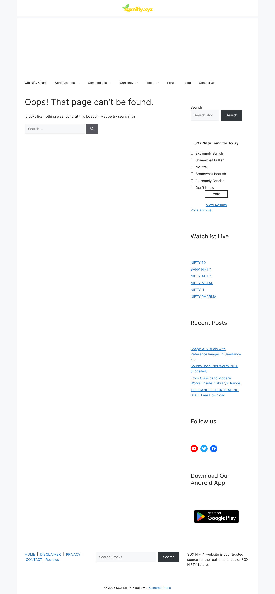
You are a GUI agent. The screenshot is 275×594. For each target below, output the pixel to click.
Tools (150, 83)
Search (196, 107)
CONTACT (34, 560)
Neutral (202, 167)
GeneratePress (160, 588)
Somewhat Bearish (211, 174)
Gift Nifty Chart (35, 83)
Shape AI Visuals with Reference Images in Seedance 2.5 (216, 354)
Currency (126, 83)
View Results (216, 205)
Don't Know (205, 188)
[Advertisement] (137, 46)
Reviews (52, 560)
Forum (171, 83)
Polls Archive (201, 210)
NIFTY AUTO (201, 276)
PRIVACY (73, 554)
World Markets (64, 83)
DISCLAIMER (50, 554)
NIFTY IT (198, 290)
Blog (187, 83)
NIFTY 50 (198, 263)
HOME (30, 554)
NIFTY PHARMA (203, 297)
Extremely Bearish (210, 181)
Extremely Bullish (209, 153)
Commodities (97, 83)
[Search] (92, 129)
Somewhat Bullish (210, 160)
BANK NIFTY (201, 269)
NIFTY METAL (202, 283)
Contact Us (207, 83)
